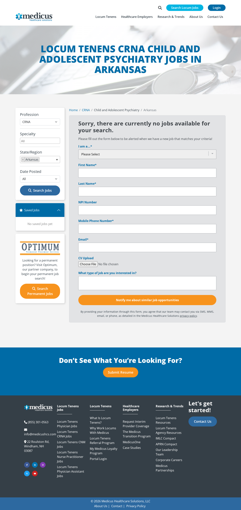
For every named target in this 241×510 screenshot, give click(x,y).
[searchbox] (40, 140)
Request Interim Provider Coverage (136, 424)
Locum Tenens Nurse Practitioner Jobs (70, 456)
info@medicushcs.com (40, 434)
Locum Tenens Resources (166, 420)
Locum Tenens (100, 406)
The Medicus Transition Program (137, 434)
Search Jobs (42, 190)
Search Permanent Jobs (40, 291)
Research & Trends (169, 406)
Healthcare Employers (131, 408)
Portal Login (98, 459)
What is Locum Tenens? (100, 420)
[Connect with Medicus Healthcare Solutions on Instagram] (43, 465)
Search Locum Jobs (184, 8)
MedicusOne (131, 442)
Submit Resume (120, 372)
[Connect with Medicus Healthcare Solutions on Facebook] (27, 465)
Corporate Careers (169, 460)
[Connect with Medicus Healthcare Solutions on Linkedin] (35, 465)
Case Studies (132, 448)
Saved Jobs (32, 210)
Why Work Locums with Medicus (103, 430)
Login (217, 8)
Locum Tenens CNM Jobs (71, 444)
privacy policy (188, 316)
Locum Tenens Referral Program (102, 440)
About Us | (102, 506)
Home (73, 110)
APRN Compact (166, 444)
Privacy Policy (136, 506)
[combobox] (40, 141)
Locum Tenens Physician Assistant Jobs (70, 471)
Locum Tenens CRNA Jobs (67, 434)
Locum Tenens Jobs (68, 408)
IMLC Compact (166, 438)
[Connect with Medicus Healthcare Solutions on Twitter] (27, 473)
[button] (106, 17)
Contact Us (202, 421)
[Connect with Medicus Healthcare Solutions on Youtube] (35, 473)
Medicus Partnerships (165, 468)
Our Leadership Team (167, 452)
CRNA (86, 110)
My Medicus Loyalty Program (103, 451)
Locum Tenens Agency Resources (169, 430)
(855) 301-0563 (38, 422)
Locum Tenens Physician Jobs (67, 424)
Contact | (118, 506)
